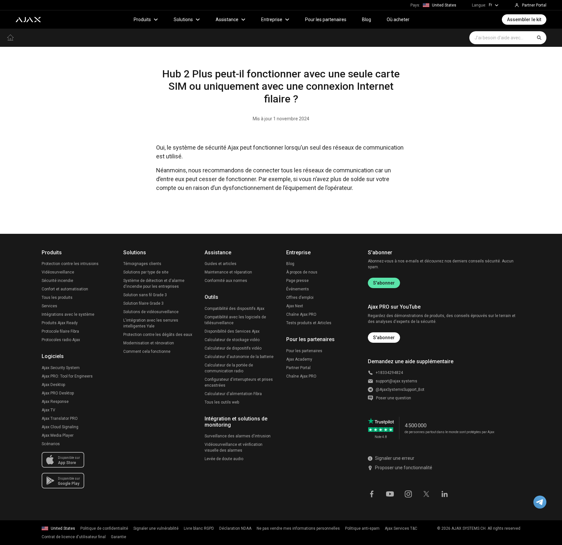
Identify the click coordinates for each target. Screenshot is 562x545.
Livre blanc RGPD (199, 528)
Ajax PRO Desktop (58, 393)
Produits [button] (142, 19)
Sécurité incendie (57, 280)
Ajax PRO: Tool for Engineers (67, 376)
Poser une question (393, 398)
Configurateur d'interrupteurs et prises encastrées (239, 382)
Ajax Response (55, 401)
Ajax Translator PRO (60, 418)
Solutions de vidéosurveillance (151, 312)
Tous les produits (57, 297)
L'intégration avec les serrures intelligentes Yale (150, 323)
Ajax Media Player (58, 435)
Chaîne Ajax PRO (301, 314)
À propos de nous (301, 272)
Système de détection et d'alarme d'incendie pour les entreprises (153, 283)
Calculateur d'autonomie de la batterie (239, 356)
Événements (297, 289)
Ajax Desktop (53, 384)
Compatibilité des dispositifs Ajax (234, 308)
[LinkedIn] (444, 493)
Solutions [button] (183, 19)
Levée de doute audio (224, 459)
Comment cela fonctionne (146, 351)
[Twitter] (426, 493)
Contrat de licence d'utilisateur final (74, 537)
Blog (366, 19)
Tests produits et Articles (308, 323)
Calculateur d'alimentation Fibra (233, 394)
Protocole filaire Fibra (60, 331)
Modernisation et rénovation (148, 343)
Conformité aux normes (226, 280)
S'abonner (384, 283)
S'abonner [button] (384, 337)
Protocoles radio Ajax (61, 340)
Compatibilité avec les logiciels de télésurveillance (235, 320)
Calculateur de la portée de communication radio (229, 368)
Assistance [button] (227, 19)
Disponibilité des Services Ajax (232, 331)
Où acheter (398, 19)
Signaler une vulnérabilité (156, 528)
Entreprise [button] (271, 19)
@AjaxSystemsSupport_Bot (400, 389)
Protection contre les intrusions (70, 263)
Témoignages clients (142, 263)
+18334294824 (389, 372)
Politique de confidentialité (104, 528)
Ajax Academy (299, 359)
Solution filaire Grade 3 (143, 303)
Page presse (297, 280)
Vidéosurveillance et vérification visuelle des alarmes (233, 447)
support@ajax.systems (396, 381)
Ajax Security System (61, 368)
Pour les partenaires (325, 19)
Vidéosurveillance (58, 272)
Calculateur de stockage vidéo (232, 340)
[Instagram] (408, 493)
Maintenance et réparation (228, 272)
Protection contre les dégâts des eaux (157, 334)
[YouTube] (390, 493)
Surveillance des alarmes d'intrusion (238, 436)
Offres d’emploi (300, 297)
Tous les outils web (222, 402)
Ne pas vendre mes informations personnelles (298, 528)
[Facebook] (372, 493)
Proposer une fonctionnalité (403, 467)
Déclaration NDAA (235, 528)
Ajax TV (48, 410)
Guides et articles (220, 263)
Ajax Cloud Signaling (60, 427)
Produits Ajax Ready (60, 323)
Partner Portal (298, 368)
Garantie (118, 537)
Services (49, 306)
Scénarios (51, 444)
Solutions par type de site (145, 272)
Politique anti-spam (362, 528)
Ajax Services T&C (401, 528)
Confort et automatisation (65, 289)
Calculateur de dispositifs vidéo (233, 348)
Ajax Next (294, 306)
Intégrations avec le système (68, 314)
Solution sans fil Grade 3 (145, 295)
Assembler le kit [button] (524, 19)
